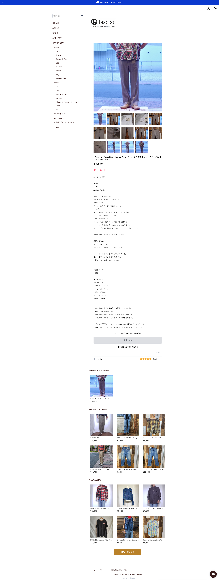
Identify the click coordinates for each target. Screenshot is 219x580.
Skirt (58, 63)
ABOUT (56, 28)
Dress (58, 55)
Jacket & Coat (62, 59)
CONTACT (57, 127)
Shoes (58, 71)
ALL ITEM (57, 38)
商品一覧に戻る (127, 552)
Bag (57, 75)
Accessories (61, 78)
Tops (58, 51)
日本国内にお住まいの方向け (127, 347)
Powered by (125, 578)
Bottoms (59, 67)
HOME (55, 23)
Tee (57, 91)
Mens (56, 83)
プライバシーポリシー (98, 570)
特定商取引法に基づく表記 (118, 570)
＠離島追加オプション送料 (64, 122)
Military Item (60, 114)
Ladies (57, 47)
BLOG (55, 33)
